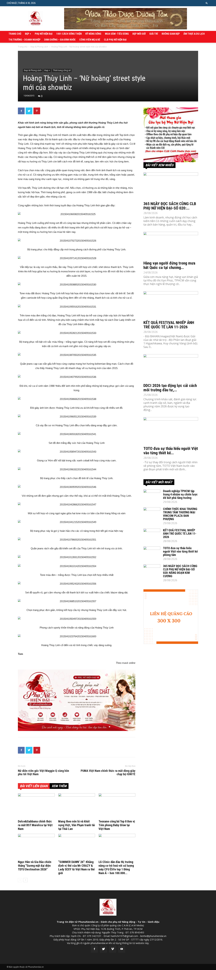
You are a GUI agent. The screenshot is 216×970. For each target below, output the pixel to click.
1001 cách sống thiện (69, 33)
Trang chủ (15, 33)
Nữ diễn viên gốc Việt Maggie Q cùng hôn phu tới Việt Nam (43, 772)
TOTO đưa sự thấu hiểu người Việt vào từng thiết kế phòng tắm (180, 551)
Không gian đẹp (171, 33)
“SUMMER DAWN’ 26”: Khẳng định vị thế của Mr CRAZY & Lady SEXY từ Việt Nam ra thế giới (76, 867)
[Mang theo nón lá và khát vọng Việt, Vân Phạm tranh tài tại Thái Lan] (76, 806)
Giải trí (153, 33)
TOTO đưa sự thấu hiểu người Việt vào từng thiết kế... (170, 450)
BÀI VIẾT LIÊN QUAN (34, 786)
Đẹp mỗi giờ (139, 33)
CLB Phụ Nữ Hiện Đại (115, 39)
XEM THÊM (59, 786)
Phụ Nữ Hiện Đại (43, 33)
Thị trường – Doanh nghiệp (24, 39)
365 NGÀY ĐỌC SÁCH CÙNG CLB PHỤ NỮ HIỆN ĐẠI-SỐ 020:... (169, 206)
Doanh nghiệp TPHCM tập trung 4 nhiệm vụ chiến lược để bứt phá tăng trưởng (180, 494)
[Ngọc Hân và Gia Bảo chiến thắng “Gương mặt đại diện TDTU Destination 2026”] (36, 846)
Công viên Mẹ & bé (89, 39)
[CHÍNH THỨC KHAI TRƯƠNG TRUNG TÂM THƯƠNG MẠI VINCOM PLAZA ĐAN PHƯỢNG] (151, 513)
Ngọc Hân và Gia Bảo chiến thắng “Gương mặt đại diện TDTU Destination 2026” (34, 865)
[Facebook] (94, 949)
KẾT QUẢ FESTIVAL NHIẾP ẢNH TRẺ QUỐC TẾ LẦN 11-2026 (168, 324)
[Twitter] (103, 949)
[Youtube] (121, 949)
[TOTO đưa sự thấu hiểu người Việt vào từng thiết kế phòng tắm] (170, 430)
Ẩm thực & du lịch (194, 33)
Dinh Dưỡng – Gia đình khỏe (60, 39)
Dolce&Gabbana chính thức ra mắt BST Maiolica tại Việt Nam (35, 825)
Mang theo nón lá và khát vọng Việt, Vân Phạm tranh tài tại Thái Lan (76, 825)
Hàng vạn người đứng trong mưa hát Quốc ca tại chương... (169, 265)
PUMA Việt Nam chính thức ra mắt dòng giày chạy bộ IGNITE (108, 772)
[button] (206, 3)
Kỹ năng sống (93, 33)
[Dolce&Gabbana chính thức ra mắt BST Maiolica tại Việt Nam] (36, 806)
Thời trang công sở (62, 70)
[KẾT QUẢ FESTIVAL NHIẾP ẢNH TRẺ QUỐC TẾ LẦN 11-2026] (170, 304)
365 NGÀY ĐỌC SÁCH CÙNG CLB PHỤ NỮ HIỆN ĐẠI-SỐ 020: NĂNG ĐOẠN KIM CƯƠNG (180, 571)
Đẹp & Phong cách (39, 46)
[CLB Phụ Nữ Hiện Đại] (170, 135)
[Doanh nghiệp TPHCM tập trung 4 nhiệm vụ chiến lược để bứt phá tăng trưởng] (151, 495)
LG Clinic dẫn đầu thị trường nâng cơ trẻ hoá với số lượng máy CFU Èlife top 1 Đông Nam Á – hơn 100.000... (116, 867)
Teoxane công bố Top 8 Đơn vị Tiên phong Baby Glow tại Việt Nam (117, 825)
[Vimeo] (112, 949)
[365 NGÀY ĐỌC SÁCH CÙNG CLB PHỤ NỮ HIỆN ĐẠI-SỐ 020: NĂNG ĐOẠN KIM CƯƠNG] (170, 185)
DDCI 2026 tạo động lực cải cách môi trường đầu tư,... (170, 387)
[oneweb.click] (76, 700)
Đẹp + (28, 33)
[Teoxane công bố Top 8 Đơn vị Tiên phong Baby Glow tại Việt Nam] (117, 806)
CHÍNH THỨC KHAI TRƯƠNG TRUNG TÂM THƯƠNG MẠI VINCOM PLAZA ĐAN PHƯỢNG (180, 514)
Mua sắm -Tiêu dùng (117, 33)
